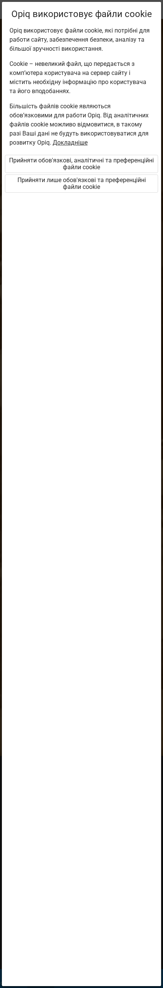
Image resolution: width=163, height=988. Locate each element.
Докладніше (70, 142)
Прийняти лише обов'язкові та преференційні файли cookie (81, 183)
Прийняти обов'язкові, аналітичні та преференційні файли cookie (81, 164)
